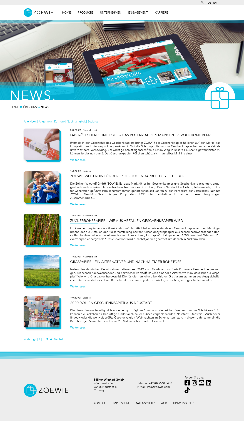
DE (209, 2)
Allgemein (45, 121)
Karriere (59, 121)
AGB (164, 403)
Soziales (93, 121)
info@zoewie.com (158, 387)
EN (215, 2)
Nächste (59, 339)
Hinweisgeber (183, 403)
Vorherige (30, 339)
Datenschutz (145, 403)
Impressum (121, 403)
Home (66, 12)
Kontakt (100, 403)
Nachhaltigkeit (76, 121)
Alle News (30, 121)
